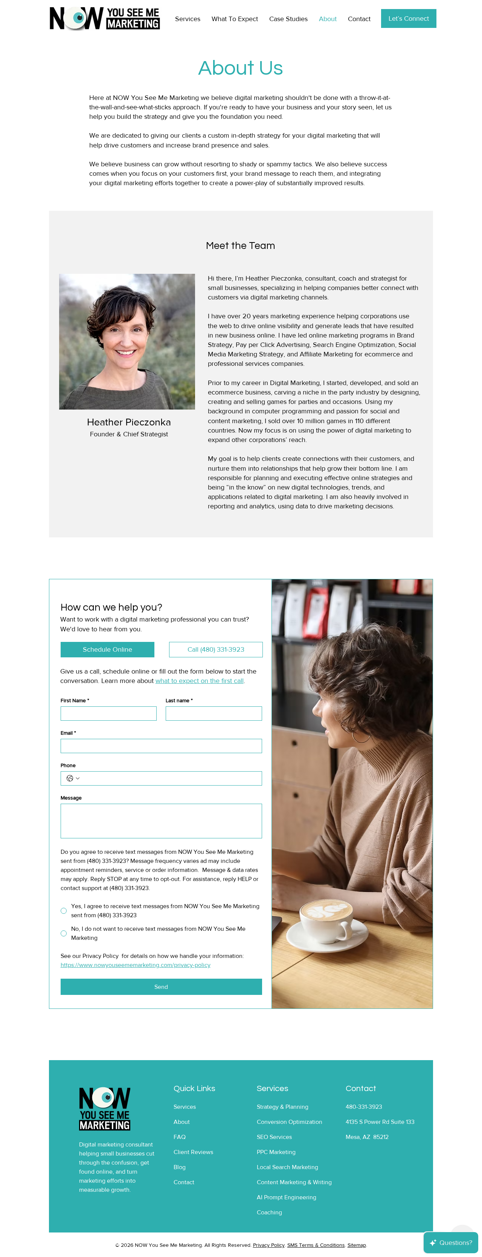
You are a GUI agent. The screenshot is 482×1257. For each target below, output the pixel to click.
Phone (68, 765)
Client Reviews (193, 1152)
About (182, 1122)
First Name (75, 700)
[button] (107, 649)
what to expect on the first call (200, 681)
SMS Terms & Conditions (316, 1245)
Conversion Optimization (289, 1122)
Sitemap (357, 1245)
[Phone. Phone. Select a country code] (73, 778)
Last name (179, 700)
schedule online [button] (126, 671)
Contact (184, 1182)
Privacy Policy (269, 1245)
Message (71, 798)
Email (68, 733)
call (94, 671)
